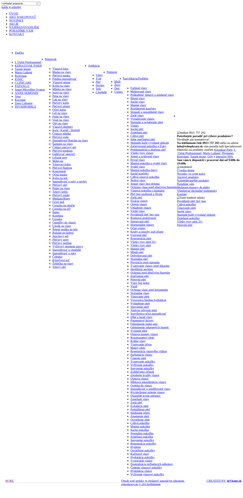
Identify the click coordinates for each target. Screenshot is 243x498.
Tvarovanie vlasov (141, 460)
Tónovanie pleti (139, 296)
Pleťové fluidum (62, 167)
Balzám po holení (62, 232)
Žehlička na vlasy (62, 263)
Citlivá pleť (137, 136)
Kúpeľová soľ (60, 260)
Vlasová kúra (60, 68)
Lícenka (57, 219)
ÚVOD (13, 13)
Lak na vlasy (60, 99)
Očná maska (59, 174)
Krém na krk (60, 178)
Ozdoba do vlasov (141, 385)
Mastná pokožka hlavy (144, 170)
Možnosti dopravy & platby (193, 187)
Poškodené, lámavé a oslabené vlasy (152, 94)
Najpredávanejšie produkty (193, 180)
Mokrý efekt (137, 347)
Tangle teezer (23, 69)
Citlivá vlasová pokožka (144, 177)
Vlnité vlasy (137, 211)
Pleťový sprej (60, 239)
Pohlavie (112, 72)
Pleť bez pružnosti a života (146, 194)
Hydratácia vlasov (141, 471)
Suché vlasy (137, 101)
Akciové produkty (188, 177)
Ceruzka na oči (61, 208)
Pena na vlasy (60, 96)
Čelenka (57, 256)
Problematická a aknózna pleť (148, 149)
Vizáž (133, 286)
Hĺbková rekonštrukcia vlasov (148, 382)
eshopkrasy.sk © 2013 (134, 484)
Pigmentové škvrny (142, 320)
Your (18, 96)
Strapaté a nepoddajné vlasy (147, 112)
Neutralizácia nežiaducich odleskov (151, 464)
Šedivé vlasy (138, 180)
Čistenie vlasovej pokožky (146, 467)
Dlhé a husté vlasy (141, 317)
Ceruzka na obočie (63, 205)
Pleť (98, 82)
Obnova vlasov (139, 378)
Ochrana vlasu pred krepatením (149, 289)
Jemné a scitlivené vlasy (144, 156)
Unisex (118, 91)
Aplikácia (94, 65)
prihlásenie (154, 484)
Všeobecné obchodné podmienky (197, 190)
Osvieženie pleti (140, 419)
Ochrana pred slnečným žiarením (150, 272)
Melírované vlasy (140, 91)
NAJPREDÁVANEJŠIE (24, 27)
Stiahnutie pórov (140, 412)
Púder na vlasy (61, 188)
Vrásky (134, 125)
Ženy (117, 85)
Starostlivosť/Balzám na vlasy (70, 140)
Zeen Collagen (23, 103)
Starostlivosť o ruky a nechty (69, 181)
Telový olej (59, 267)
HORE (9, 480)
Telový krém (60, 191)
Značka (19, 52)
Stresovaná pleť (139, 221)
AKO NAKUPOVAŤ (22, 17)
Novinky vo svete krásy (191, 173)
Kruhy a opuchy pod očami (146, 231)
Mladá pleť (137, 252)
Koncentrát (59, 171)
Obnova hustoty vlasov (144, 334)
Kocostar (20, 99)
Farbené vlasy (138, 88)
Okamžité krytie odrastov (145, 395)
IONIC (19, 79)
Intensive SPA (224, 156)
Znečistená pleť (139, 276)
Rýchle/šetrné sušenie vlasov (147, 392)
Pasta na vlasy (60, 116)
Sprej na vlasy (60, 92)
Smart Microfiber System (30, 89)
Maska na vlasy (61, 72)
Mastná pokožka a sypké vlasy (148, 163)
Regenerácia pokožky (143, 443)
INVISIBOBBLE (25, 106)
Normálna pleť (139, 259)
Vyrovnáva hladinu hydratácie (148, 300)
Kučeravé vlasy (139, 453)
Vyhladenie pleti (140, 303)
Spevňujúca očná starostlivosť (148, 313)
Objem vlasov (138, 204)
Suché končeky (139, 173)
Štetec (56, 212)
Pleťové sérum (61, 106)
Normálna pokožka (141, 433)
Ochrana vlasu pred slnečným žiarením (153, 187)
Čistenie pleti (138, 358)
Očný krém (59, 109)
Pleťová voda (60, 137)
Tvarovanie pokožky (142, 361)
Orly (210, 156)
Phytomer (227, 153)
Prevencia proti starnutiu (144, 262)
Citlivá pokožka (139, 423)
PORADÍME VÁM (21, 30)
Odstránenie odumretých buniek (149, 327)
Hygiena (135, 447)
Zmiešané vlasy (139, 399)
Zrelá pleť (136, 197)
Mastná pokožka (140, 426)
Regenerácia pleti (140, 238)
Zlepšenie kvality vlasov (144, 375)
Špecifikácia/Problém (135, 78)
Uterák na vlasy (61, 226)
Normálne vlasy (139, 293)
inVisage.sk (234, 480)
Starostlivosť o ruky (64, 253)
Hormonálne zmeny (142, 224)
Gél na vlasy (59, 113)
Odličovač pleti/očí (63, 154)
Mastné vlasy (138, 105)
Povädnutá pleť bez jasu (144, 214)
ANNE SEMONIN (26, 93)
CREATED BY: (216, 480)
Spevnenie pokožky (142, 368)
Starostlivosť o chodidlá (66, 249)
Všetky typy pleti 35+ (143, 241)
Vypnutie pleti (138, 330)
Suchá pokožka (139, 430)
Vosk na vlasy (60, 120)
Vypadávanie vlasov (142, 118)
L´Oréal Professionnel (28, 62)
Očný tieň (58, 202)
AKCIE (14, 23)
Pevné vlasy (137, 159)
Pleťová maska (61, 75)
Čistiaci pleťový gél (64, 147)
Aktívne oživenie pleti (143, 310)
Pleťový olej (59, 185)
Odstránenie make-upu (144, 324)
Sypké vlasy (137, 166)
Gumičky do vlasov (64, 222)
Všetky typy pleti (140, 245)
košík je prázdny (11, 7)
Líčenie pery (59, 157)
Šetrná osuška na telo (65, 229)
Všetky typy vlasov (142, 153)
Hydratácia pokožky (142, 457)
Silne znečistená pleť (142, 139)
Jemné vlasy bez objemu (145, 183)
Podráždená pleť (140, 409)
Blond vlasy (137, 98)
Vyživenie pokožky (142, 365)
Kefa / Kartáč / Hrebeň (66, 130)
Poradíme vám (185, 184)
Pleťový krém (60, 102)
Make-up (57, 161)
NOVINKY (16, 20)
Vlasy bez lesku (139, 283)
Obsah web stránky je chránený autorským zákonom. (153, 480)
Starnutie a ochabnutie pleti (146, 122)
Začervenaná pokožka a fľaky (148, 146)
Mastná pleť (137, 248)
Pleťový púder (61, 195)
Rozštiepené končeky (143, 108)
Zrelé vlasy (137, 115)
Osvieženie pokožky (142, 450)
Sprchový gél (60, 236)
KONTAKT (16, 34)
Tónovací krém (61, 164)
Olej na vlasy (60, 123)
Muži (117, 81)
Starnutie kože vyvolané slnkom (149, 142)
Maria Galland (23, 72)
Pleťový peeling (62, 243)
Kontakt (182, 194)
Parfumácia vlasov (141, 354)
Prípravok (51, 59)
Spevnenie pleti (139, 306)
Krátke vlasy (138, 341)
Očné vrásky (138, 228)
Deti (116, 88)
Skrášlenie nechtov (141, 269)
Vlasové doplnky (62, 126)
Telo (98, 88)
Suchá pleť (137, 129)
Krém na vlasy (61, 85)
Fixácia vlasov (139, 200)
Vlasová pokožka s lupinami (147, 190)
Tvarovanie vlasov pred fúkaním (149, 265)
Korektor (57, 215)
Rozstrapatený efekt (142, 337)
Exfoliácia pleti (139, 406)
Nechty (100, 85)
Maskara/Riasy (61, 198)
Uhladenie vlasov (140, 207)
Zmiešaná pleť (139, 132)
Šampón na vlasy (62, 143)
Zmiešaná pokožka (141, 436)
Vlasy (99, 75)
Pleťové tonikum (62, 150)
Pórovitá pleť (138, 279)
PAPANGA (22, 86)
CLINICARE (23, 82)
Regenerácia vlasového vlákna (148, 351)
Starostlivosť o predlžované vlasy (150, 388)
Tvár (98, 78)
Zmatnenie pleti (139, 416)
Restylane (21, 75)
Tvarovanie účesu (141, 344)
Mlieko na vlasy (62, 89)
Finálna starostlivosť (64, 79)
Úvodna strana (185, 170)
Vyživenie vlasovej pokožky (147, 474)
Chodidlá (101, 92)
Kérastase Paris (223, 149)
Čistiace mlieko (61, 133)
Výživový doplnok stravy (67, 246)
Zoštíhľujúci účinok (142, 371)
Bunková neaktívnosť (143, 218)
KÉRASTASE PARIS (28, 65)
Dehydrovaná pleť (141, 255)
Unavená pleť (138, 235)
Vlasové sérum (61, 82)
